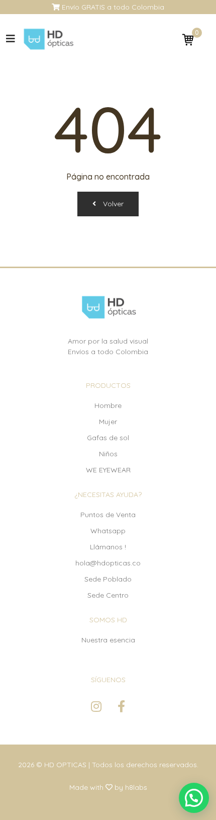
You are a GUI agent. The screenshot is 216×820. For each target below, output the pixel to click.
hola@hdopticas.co (108, 562)
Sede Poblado (108, 579)
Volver (112, 203)
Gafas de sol (108, 437)
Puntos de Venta (108, 514)
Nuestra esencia (108, 639)
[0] (188, 39)
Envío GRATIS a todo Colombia (112, 7)
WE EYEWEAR (108, 469)
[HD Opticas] (47, 39)
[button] (194, 798)
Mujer (108, 421)
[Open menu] (10, 38)
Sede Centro (108, 595)
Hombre (108, 405)
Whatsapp (108, 530)
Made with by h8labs (108, 787)
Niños (108, 453)
